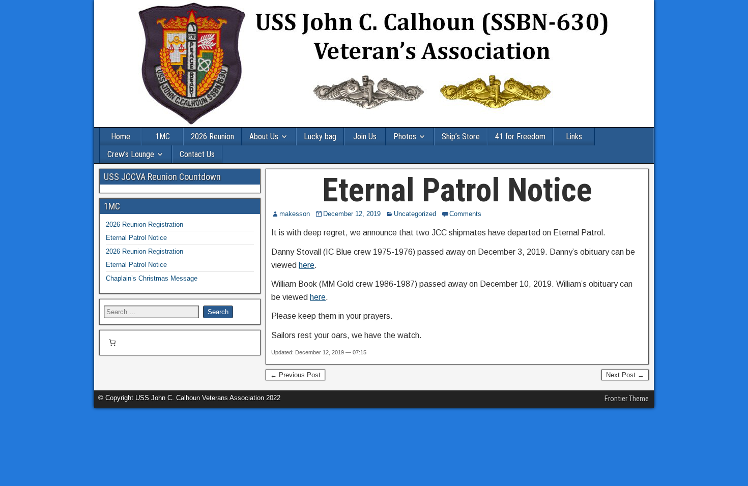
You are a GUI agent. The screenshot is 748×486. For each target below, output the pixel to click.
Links (574, 136)
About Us (263, 136)
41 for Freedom (520, 136)
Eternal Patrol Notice (457, 190)
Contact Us (197, 154)
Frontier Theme (627, 398)
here (306, 265)
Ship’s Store (461, 136)
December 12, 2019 (352, 214)
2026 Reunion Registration (144, 224)
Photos (404, 136)
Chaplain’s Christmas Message (151, 278)
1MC (162, 136)
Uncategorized (415, 214)
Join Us (365, 136)
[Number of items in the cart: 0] (112, 343)
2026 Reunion (212, 136)
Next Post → (625, 375)
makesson (294, 214)
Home (120, 136)
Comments (465, 214)
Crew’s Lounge (130, 154)
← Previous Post (295, 375)
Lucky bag (320, 136)
